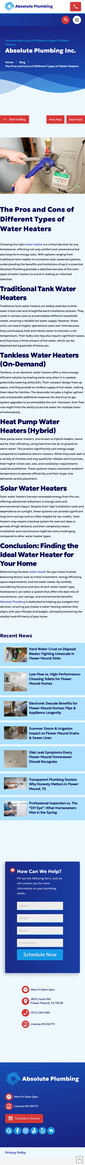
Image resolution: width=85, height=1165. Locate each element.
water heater (33, 244)
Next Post (75, 119)
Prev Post (55, 119)
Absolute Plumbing (12, 601)
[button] (65, 20)
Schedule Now (40, 955)
